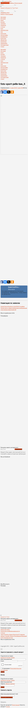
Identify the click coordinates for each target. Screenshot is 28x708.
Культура (3, 33)
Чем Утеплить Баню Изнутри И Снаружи (13, 634)
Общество (4, 40)
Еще (2, 28)
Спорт (2, 46)
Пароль (8, 684)
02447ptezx (4, 89)
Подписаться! (18, 449)
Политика (3, 42)
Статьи (3, 27)
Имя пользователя (6, 659)
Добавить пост (5, 3)
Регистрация (15, 705)
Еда (2, 32)
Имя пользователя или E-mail (9, 694)
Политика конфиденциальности (10, 631)
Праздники (4, 43)
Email (2, 661)
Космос (3, 22)
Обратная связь (5, 629)
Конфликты (4, 37)
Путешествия (4, 45)
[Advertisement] (14, 218)
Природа (3, 25)
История (3, 19)
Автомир (3, 17)
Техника (3, 23)
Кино (2, 20)
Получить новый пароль (6, 697)
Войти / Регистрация (16, 3)
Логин (2, 687)
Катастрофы (4, 35)
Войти (2, 671)
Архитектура (4, 30)
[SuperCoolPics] (6, 1)
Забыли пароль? (10, 684)
